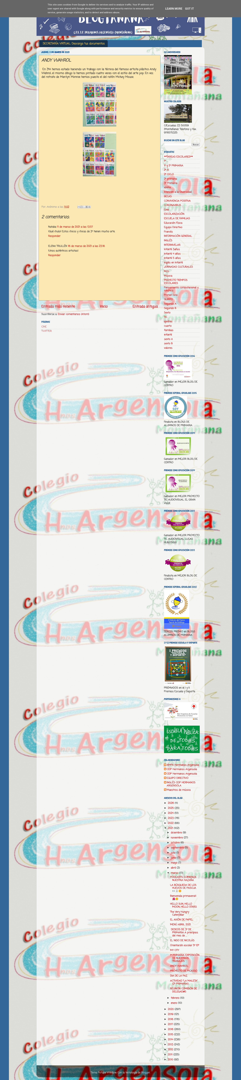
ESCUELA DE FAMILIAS (177, 218)
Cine (166, 210)
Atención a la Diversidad (178, 192)
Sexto (167, 313)
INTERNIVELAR (172, 245)
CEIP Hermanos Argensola (182, 769)
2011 (170, 1055)
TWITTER (46, 331)
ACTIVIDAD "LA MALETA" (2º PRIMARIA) (184, 982)
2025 (171, 808)
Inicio (104, 306)
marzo (175, 873)
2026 (171, 803)
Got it (189, 8)
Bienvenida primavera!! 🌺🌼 (183, 897)
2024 (171, 813)
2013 (171, 1045)
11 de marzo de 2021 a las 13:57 (75, 227)
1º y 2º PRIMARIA (173, 166)
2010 (171, 1060)
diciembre (177, 833)
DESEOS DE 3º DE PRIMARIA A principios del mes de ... (184, 932)
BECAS (168, 196)
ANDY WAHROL (179, 966)
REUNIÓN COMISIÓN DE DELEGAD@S (183, 990)
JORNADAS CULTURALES (178, 267)
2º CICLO (169, 174)
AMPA (167, 188)
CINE (44, 327)
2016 (171, 1029)
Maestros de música (179, 790)
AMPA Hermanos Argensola (183, 765)
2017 (171, 1024)
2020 (171, 1009)
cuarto (168, 326)
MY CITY (174, 950)
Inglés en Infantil (173, 263)
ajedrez (168, 321)
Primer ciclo (171, 295)
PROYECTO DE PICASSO (183, 971)
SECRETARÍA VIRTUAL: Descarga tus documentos (74, 43)
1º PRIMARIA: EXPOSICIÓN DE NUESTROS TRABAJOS (184, 958)
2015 (171, 1034)
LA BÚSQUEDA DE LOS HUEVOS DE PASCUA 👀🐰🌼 (183, 888)
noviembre (177, 838)
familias (168, 330)
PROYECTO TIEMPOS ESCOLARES (175, 281)
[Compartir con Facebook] (86, 207)
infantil (168, 335)
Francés (168, 232)
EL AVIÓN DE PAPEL (181, 920)
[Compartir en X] (84, 207)
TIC (165, 317)
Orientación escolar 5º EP (184, 945)
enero (174, 1003)
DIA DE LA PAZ (178, 976)
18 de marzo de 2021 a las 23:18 (86, 246)
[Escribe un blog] (81, 207)
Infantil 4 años (172, 254)
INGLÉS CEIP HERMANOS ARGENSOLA (181, 784)
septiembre (178, 848)
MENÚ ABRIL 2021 (180, 925)
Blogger (145, 1073)
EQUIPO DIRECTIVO (177, 778)
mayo (174, 863)
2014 (171, 1039)
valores (168, 348)
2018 (171, 1019)
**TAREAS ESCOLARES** (178, 157)
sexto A (168, 339)
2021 (171, 828)
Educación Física (173, 223)
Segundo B (170, 308)
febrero (175, 998)
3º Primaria (170, 183)
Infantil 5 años (172, 258)
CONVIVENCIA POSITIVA (177, 201)
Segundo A (170, 304)
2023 (171, 818)
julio (173, 853)
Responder (54, 236)
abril (174, 868)
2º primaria (170, 179)
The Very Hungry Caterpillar (179, 913)
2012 (171, 1050)
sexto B (168, 343)
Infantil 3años (172, 249)
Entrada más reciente (58, 306)
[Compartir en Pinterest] (89, 207)
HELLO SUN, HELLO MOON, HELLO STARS (183, 905)
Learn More (173, 8)
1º (165, 161)
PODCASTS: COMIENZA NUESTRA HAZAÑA (183, 878)
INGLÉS (168, 240)
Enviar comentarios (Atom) (73, 314)
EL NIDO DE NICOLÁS (182, 940)
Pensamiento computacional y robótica (181, 289)
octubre (175, 843)
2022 (171, 823)
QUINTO (168, 299)
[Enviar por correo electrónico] (78, 207)
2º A (166, 170)
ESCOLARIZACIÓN (174, 214)
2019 (171, 1014)
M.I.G (166, 271)
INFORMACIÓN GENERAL (178, 236)
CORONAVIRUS (172, 205)
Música (168, 276)
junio (174, 858)
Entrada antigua (145, 306)
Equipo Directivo (173, 227)
